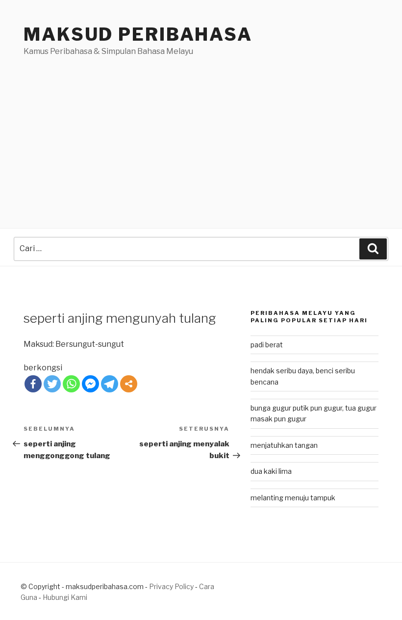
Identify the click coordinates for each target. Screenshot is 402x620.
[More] (128, 383)
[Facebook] (33, 383)
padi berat (267, 344)
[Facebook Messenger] (90, 383)
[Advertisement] (201, 131)
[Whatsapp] (71, 383)
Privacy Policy (171, 586)
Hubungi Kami (65, 597)
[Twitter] (52, 383)
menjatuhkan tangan (284, 445)
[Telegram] (109, 383)
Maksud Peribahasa (138, 34)
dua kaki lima (271, 471)
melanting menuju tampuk (293, 497)
